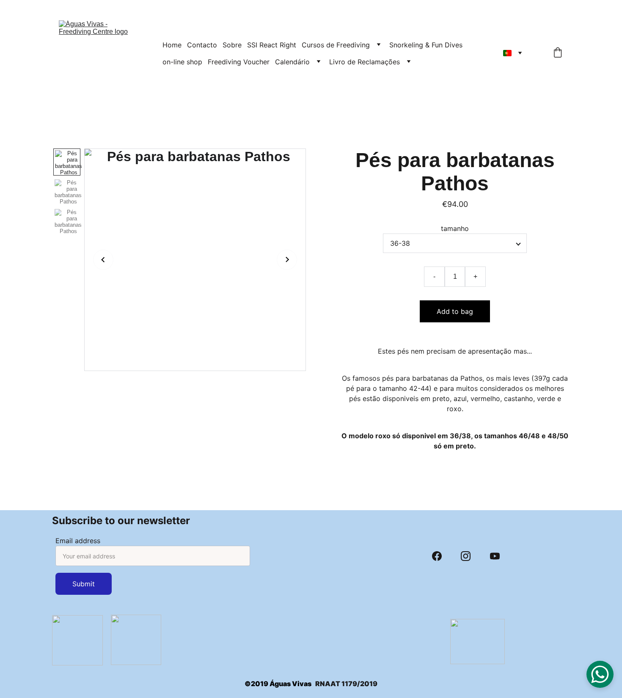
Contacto (202, 45)
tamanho (455, 228)
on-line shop (182, 62)
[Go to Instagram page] (466, 556)
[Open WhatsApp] (600, 674)
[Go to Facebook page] (437, 556)
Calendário (292, 62)
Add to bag (455, 311)
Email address (77, 540)
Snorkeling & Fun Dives (425, 45)
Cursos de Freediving (336, 45)
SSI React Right (271, 45)
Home (172, 45)
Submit (83, 584)
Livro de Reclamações (364, 62)
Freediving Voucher (239, 62)
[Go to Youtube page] (495, 556)
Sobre (232, 45)
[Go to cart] (557, 53)
